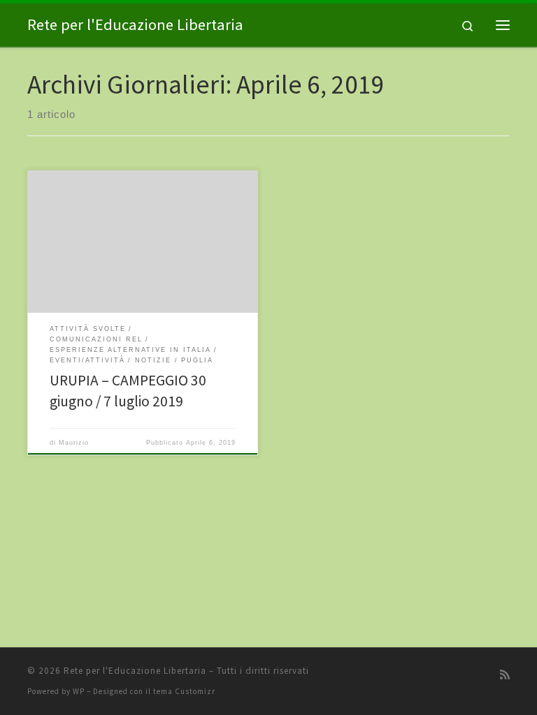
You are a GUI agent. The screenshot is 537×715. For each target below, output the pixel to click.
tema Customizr (184, 691)
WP (79, 691)
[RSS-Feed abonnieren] (505, 675)
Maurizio (74, 442)
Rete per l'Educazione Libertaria (135, 671)
